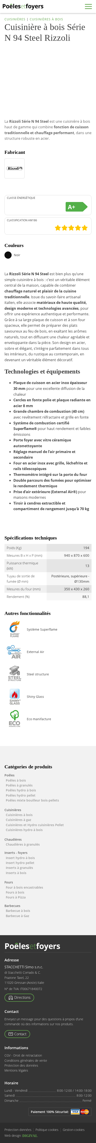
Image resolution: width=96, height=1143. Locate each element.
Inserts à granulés (19, 868)
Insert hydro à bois (20, 858)
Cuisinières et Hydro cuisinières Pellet (35, 825)
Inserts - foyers (15, 853)
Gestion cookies (74, 1130)
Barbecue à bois (18, 911)
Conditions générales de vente (25, 1060)
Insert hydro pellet (20, 863)
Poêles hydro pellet (20, 795)
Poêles (9, 775)
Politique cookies (46, 1130)
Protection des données (21, 1065)
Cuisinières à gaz (18, 820)
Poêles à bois (16, 780)
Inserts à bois (16, 873)
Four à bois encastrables (24, 887)
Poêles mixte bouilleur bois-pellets (32, 800)
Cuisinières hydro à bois (24, 830)
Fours (8, 882)
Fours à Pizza (16, 897)
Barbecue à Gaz (17, 916)
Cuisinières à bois (46, 19)
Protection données (17, 1130)
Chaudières (13, 839)
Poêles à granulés (19, 785)
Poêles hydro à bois (21, 790)
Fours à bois (15, 892)
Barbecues (12, 906)
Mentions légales (16, 1070)
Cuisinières (14, 19)
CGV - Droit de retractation (23, 1055)
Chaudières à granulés (23, 844)
